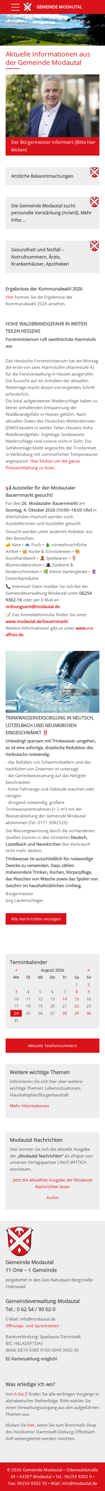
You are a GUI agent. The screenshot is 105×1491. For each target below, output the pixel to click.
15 (76, 999)
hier (31, 1425)
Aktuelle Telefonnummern (52, 1045)
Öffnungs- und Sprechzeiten (32, 1325)
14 (64, 999)
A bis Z (20, 1394)
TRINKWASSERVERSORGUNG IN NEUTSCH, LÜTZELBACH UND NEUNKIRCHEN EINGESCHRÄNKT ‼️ (50, 725)
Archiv (52, 1197)
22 (76, 1006)
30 (89, 1013)
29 (76, 1013)
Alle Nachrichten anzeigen (36, 919)
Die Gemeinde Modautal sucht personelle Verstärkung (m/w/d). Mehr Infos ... (51, 213)
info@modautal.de (79, 1483)
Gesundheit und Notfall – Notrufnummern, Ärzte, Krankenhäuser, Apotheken (40, 257)
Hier (10, 297)
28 (64, 1013)
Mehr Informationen (29, 1105)
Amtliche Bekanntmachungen (42, 176)
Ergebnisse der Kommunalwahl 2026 (44, 289)
